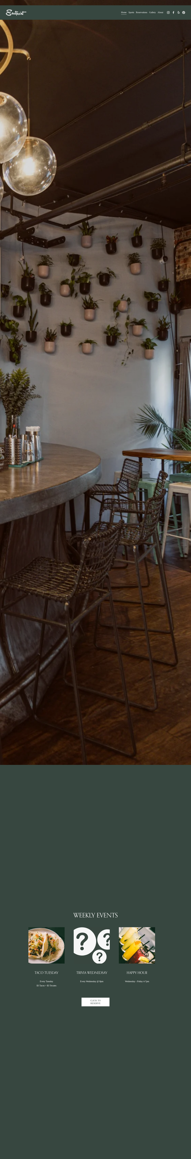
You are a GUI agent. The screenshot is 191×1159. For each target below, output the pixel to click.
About (160, 12)
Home (124, 12)
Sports (131, 12)
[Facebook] (173, 12)
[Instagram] (168, 12)
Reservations (141, 12)
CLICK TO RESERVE (95, 1002)
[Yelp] (178, 12)
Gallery (152, 12)
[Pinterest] (183, 12)
